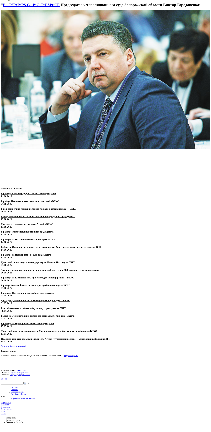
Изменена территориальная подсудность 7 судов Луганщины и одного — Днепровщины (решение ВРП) (56, 339)
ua (2, 379)
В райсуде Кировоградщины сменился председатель (28, 193)
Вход (3, 411)
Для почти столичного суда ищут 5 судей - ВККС (27, 224)
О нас (3, 414)
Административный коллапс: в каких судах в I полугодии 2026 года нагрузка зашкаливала (50, 270)
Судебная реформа (18, 394)
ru (6, 379)
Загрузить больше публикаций (13, 346)
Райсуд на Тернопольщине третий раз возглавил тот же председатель (37, 316)
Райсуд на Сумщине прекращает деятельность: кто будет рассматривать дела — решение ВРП (51, 247)
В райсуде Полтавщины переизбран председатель (27, 293)
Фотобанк (5, 405)
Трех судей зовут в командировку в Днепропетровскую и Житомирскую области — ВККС (49, 331)
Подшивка (5, 407)
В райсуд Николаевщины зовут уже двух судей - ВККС (30, 201)
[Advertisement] (19, 167)
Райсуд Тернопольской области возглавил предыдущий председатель (38, 216)
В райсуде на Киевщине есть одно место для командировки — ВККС (37, 277)
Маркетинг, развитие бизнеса (23, 398)
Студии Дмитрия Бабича (20, 372)
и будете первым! (71, 356)
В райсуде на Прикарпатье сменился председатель (27, 323)
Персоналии (6, 403)
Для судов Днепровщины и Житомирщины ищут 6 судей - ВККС (35, 300)
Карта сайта (21, 370)
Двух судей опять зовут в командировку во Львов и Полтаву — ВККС (38, 262)
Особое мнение (17, 392)
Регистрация (6, 409)
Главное (14, 387)
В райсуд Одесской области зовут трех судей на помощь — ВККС (35, 285)
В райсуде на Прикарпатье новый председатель (26, 254)
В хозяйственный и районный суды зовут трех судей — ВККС (33, 308)
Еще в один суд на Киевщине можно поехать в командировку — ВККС (38, 209)
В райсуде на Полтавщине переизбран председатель (28, 239)
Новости (14, 390)
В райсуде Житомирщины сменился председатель (27, 231)
